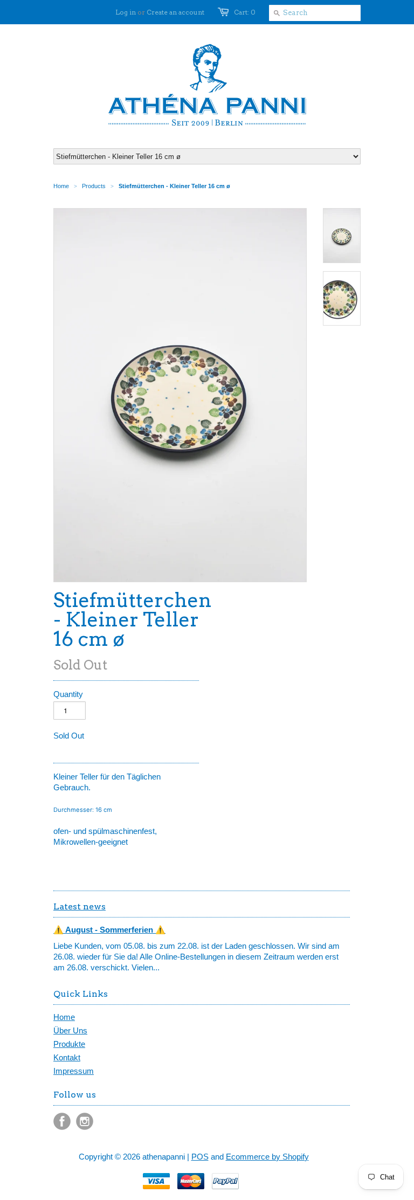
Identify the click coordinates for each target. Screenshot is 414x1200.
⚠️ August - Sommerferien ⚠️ (109, 929)
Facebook (62, 1121)
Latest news (79, 906)
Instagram (84, 1121)
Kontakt (66, 1057)
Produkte (69, 1044)
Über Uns (70, 1030)
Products (94, 186)
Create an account (175, 12)
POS (200, 1156)
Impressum (73, 1070)
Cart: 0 (245, 12)
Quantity (68, 694)
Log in (125, 12)
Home (64, 1017)
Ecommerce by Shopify (267, 1156)
